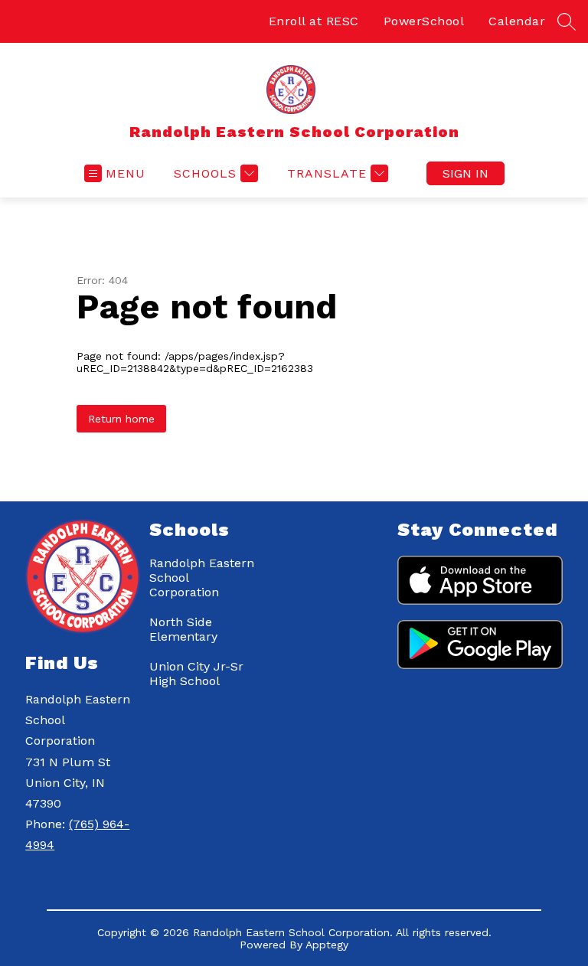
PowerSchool (424, 21)
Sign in (465, 173)
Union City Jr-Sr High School (196, 673)
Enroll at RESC (314, 21)
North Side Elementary (183, 629)
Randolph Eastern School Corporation (201, 577)
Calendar (516, 21)
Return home (121, 419)
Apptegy (326, 944)
